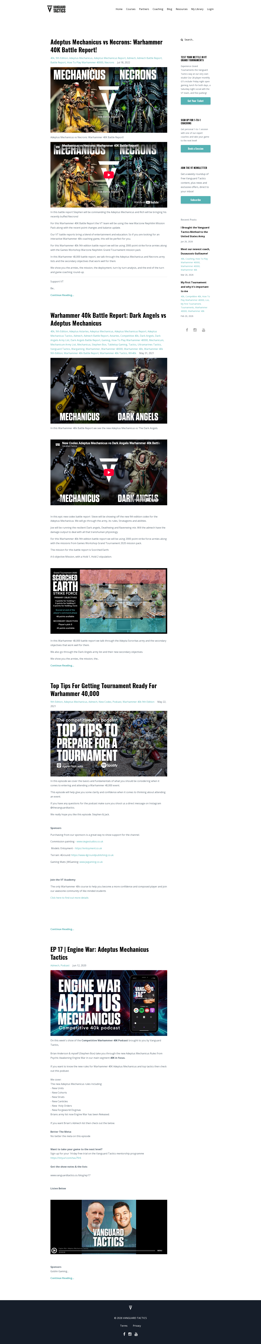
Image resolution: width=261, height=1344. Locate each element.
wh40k (132, 353)
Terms (123, 1325)
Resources (182, 9)
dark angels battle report (85, 340)
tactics (132, 344)
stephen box (99, 344)
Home (119, 9)
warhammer (93, 349)
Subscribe (195, 200)
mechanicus (84, 344)
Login (210, 9)
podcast (117, 701)
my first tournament (191, 303)
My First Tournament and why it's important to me (195, 287)
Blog (169, 9)
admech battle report (149, 58)
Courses (130, 9)
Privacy (137, 1325)
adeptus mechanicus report (110, 58)
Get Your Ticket (196, 101)
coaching (189, 258)
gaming (106, 340)
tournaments (187, 307)
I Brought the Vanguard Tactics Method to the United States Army (195, 232)
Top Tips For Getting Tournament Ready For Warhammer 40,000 (103, 689)
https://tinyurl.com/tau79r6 (65, 1158)
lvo (207, 300)
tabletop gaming (117, 344)
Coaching (158, 9)
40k (52, 58)
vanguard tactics (60, 349)
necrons (109, 62)
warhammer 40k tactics (113, 353)
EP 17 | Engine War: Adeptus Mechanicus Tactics (99, 953)
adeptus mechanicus (81, 58)
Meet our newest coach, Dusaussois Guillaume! (195, 251)
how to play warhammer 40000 (85, 62)
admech (131, 58)
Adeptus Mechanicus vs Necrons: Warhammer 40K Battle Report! (106, 45)
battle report (58, 62)
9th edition (62, 58)
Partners (144, 9)
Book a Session (195, 148)
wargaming (78, 349)
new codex (105, 701)
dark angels (147, 335)
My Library (197, 9)
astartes (114, 335)
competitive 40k (129, 335)
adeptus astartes (79, 331)
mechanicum (156, 340)
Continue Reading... (62, 295)
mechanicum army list (63, 344)
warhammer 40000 (112, 349)
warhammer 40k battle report (81, 353)
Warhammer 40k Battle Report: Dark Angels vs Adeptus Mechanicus (108, 319)
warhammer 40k (133, 349)
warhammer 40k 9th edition (138, 701)
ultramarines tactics (149, 344)
